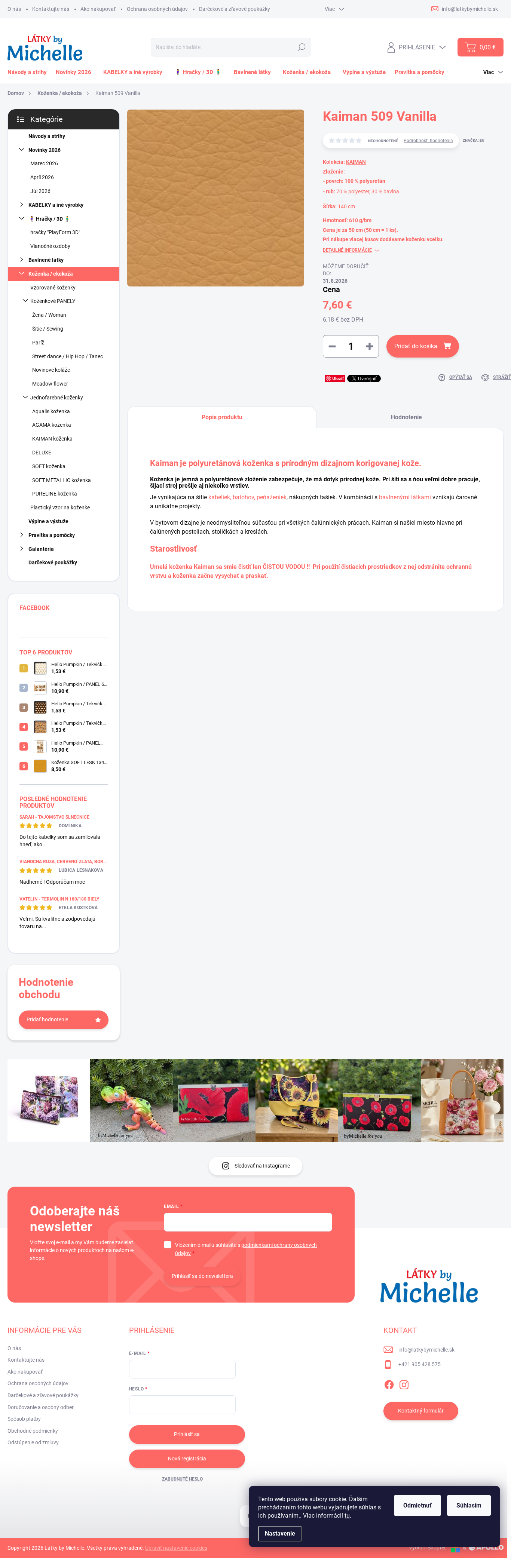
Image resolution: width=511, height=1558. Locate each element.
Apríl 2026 (42, 177)
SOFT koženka (48, 466)
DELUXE (41, 453)
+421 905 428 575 (419, 1364)
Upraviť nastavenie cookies (176, 1548)
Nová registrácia (187, 1459)
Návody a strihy (46, 136)
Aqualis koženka (51, 411)
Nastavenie (280, 1533)
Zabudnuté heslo (182, 1479)
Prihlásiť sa (187, 1434)
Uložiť (338, 378)
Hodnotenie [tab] (406, 417)
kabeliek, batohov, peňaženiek (247, 497)
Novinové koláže (51, 370)
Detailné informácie (347, 250)
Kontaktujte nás (50, 9)
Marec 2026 (44, 163)
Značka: (473, 140)
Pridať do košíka (415, 346)
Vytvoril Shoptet (427, 1548)
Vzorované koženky (53, 288)
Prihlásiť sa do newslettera (202, 1276)
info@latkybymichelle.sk (426, 1350)
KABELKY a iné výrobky (55, 205)
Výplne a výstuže (48, 521)
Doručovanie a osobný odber (40, 1407)
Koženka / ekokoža (50, 274)
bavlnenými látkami (405, 497)
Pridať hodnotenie (47, 1019)
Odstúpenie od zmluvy (33, 1442)
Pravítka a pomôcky (51, 535)
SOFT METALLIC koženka (61, 480)
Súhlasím (468, 1505)
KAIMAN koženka (52, 439)
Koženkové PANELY (52, 301)
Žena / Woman (49, 315)
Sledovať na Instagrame (262, 1166)
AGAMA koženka (51, 425)
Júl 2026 (40, 191)
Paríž (38, 343)
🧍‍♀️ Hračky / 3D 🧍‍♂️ (49, 219)
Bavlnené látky (46, 260)
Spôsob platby (24, 1419)
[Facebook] (389, 1383)
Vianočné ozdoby (50, 246)
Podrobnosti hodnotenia (428, 140)
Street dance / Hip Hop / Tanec (67, 356)
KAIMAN (356, 162)
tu (347, 1515)
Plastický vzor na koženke (60, 507)
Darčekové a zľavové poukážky (234, 9)
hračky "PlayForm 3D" (55, 232)
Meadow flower (50, 384)
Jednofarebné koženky (56, 398)
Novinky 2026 (44, 150)
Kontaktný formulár (421, 1411)
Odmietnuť (417, 1505)
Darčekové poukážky (52, 562)
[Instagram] (404, 1383)
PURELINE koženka (54, 494)
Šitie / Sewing (47, 329)
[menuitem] (28, 72)
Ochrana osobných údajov (157, 9)
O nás (14, 9)
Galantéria (41, 549)
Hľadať (301, 47)
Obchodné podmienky (32, 1431)
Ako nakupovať (98, 9)
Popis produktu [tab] (222, 417)
